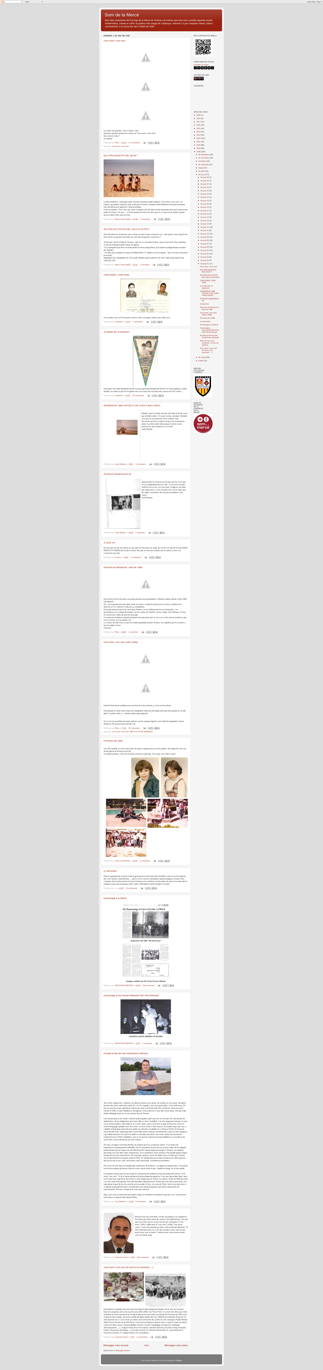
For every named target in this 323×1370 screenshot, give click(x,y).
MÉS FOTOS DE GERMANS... (142, 732)
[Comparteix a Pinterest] (158, 143)
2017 (198, 122)
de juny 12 (204, 227)
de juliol (201, 171)
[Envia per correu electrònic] (149, 143)
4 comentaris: (136, 557)
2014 (198, 132)
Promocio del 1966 (113, 741)
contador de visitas (201, 65)
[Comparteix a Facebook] (156, 143)
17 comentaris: (134, 143)
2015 (198, 128)
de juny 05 (204, 250)
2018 (198, 118)
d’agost (201, 168)
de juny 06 (204, 247)
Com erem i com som (114, 40)
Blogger (179, 1360)
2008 (198, 152)
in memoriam (110, 871)
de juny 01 (204, 264)
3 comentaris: (145, 219)
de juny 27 (204, 184)
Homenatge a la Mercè (115, 898)
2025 (198, 115)
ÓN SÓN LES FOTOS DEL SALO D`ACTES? (126, 229)
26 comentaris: (134, 728)
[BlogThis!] (151, 143)
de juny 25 (204, 191)
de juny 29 (204, 181)
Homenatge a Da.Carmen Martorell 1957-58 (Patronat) (131, 995)
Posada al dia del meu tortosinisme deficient (126, 1053)
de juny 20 (204, 204)
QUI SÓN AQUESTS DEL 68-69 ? (121, 155)
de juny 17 (204, 211)
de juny (201, 174)
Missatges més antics (176, 1345)
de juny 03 (204, 257)
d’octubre (202, 161)
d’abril (201, 361)
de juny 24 (204, 194)
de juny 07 (204, 244)
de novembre (204, 158)
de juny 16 (204, 214)
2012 (198, 138)
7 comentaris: (138, 322)
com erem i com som (120, 146)
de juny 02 (204, 260)
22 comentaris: (132, 888)
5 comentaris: (141, 1201)
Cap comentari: (149, 985)
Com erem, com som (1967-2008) (121, 642)
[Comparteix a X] (153, 143)
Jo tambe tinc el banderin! (117, 332)
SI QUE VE (109, 542)
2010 (198, 145)
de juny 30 (204, 177)
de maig (201, 357)
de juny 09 (204, 237)
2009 (198, 148)
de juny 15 (204, 217)
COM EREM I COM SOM (116, 275)
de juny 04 (204, 254)
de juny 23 (204, 197)
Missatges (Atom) (123, 1350)
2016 (198, 125)
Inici (146, 1345)
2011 (198, 142)
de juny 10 (204, 234)
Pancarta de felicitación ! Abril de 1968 (123, 567)
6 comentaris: (145, 861)
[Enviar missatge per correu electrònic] (144, 143)
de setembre (203, 164)
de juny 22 (204, 201)
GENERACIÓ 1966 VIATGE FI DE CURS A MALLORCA (132, 405)
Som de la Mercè (122, 14)
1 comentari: (145, 265)
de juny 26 (204, 187)
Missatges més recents (116, 1345)
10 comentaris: (138, 395)
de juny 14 (204, 221)
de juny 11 (204, 230)
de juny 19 (204, 207)
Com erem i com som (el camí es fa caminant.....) (128, 1267)
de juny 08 (204, 240)
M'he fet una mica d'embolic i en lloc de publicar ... (209, 343)
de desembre (204, 155)
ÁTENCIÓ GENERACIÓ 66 (117, 474)
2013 (198, 135)
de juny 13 (204, 224)
